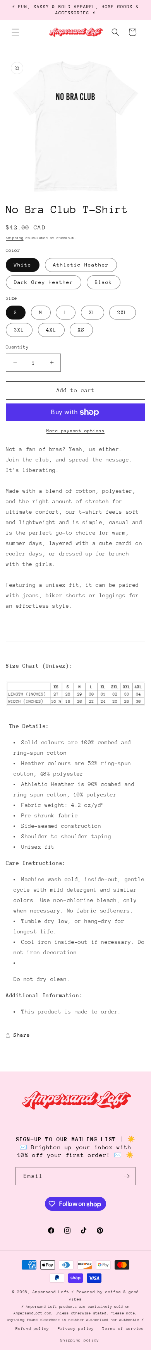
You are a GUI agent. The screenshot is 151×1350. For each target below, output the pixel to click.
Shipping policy (80, 1340)
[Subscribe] (126, 1176)
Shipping (15, 238)
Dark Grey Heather (43, 282)
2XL (122, 312)
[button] (15, 32)
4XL (51, 330)
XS (81, 330)
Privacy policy (76, 1328)
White (22, 265)
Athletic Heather (81, 265)
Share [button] (22, 1035)
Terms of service (123, 1328)
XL (92, 312)
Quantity (17, 347)
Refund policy (32, 1328)
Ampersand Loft (51, 1292)
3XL (19, 330)
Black (103, 282)
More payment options (75, 430)
